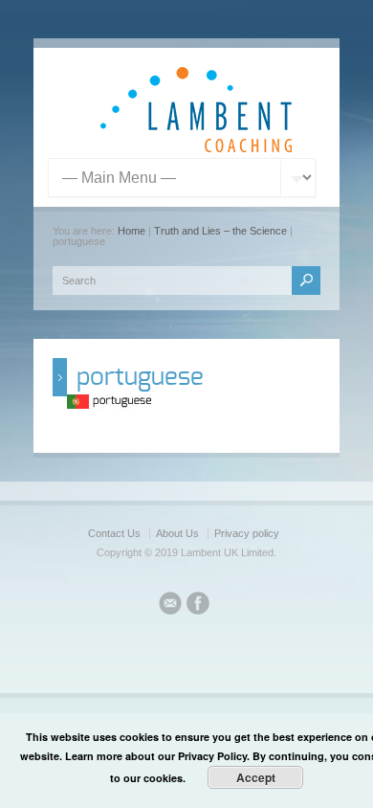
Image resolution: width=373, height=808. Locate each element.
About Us (177, 533)
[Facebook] (197, 606)
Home (131, 230)
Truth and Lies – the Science (220, 230)
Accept (255, 777)
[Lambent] (196, 148)
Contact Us (114, 533)
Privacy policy (246, 533)
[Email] (170, 606)
